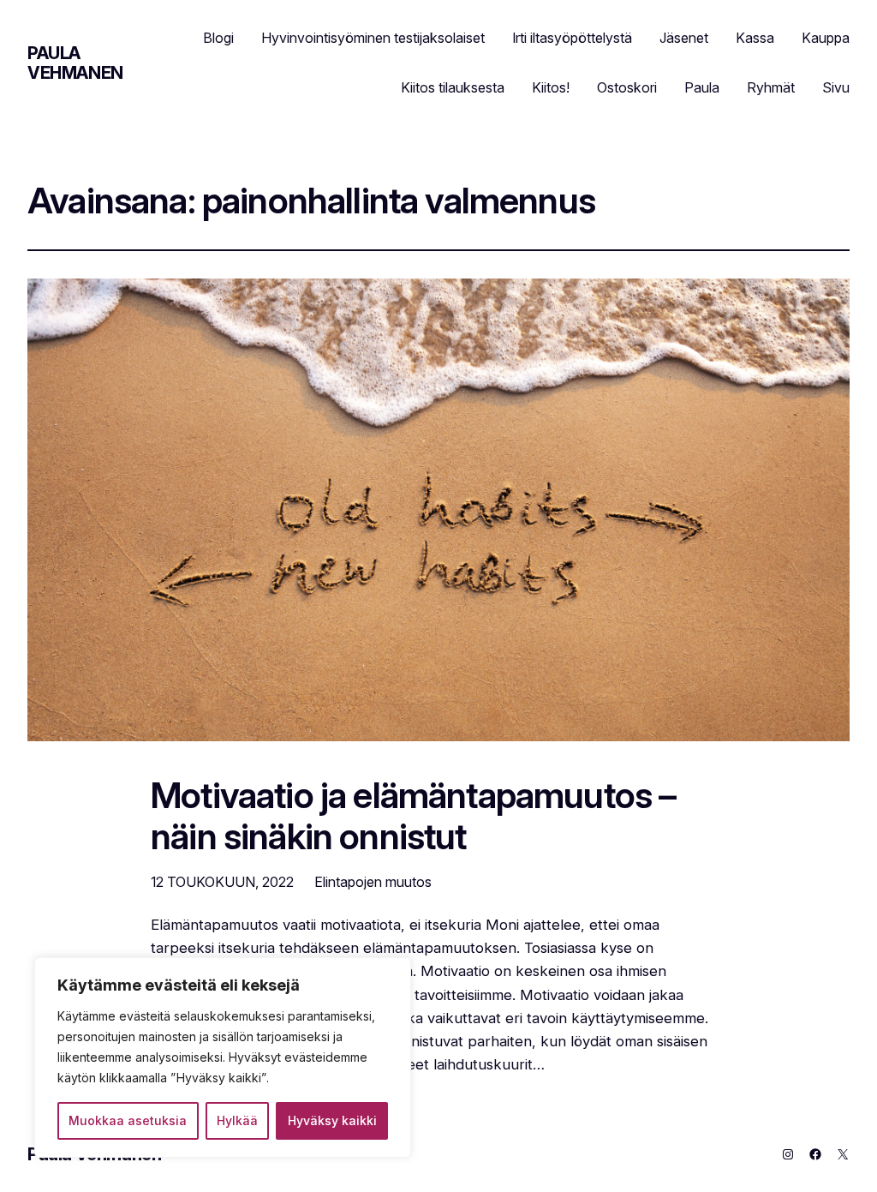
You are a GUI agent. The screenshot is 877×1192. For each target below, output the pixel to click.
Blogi (218, 37)
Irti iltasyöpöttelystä (572, 37)
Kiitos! (551, 87)
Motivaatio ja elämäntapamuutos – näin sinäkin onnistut (413, 817)
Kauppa (826, 37)
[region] (222, 1057)
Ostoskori (627, 87)
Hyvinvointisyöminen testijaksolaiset (373, 37)
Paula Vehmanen (75, 63)
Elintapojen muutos (373, 881)
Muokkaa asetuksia (128, 1120)
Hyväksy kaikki (332, 1120)
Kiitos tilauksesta (452, 87)
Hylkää (237, 1120)
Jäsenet (683, 37)
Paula (701, 87)
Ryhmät (771, 87)
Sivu (836, 87)
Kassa (755, 37)
